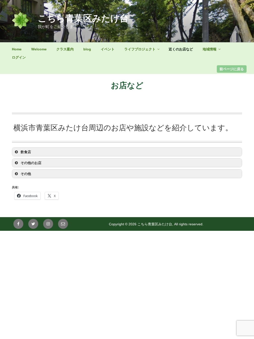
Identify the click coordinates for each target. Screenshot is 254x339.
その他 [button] (26, 174)
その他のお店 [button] (31, 163)
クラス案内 (65, 49)
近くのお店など (181, 49)
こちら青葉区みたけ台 (83, 18)
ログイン (19, 57)
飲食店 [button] (26, 152)
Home (17, 49)
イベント (108, 49)
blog (87, 49)
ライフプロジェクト (140, 49)
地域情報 (210, 49)
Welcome (39, 49)
